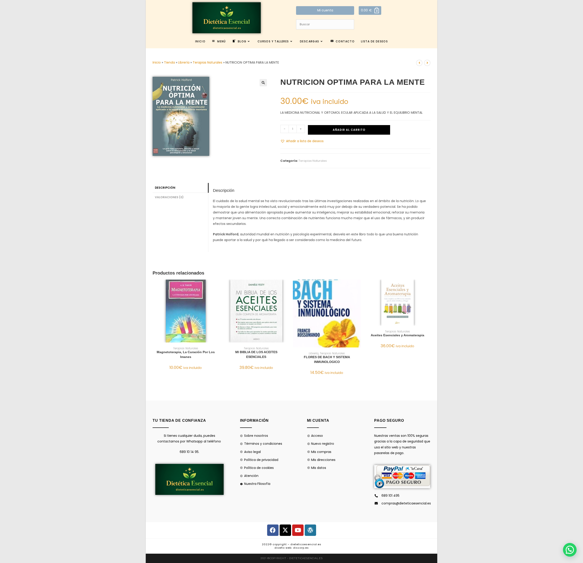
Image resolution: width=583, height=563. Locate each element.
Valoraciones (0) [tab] (169, 197)
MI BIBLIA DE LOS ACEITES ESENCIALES (256, 354)
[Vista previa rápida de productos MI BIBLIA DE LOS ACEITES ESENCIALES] (287, 287)
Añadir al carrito (349, 130)
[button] (263, 82)
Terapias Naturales (207, 62)
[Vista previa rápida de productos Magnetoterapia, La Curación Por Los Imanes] (217, 287)
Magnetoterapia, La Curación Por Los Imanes (186, 354)
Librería (183, 62)
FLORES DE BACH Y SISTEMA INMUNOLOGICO (327, 359)
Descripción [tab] (165, 188)
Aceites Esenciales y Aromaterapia (397, 335)
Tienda (169, 62)
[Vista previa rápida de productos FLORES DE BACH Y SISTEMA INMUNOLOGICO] (358, 287)
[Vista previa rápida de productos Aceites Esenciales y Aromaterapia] (429, 287)
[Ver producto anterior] (419, 63)
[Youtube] (298, 530)
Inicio (157, 62)
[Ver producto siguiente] (427, 63)
